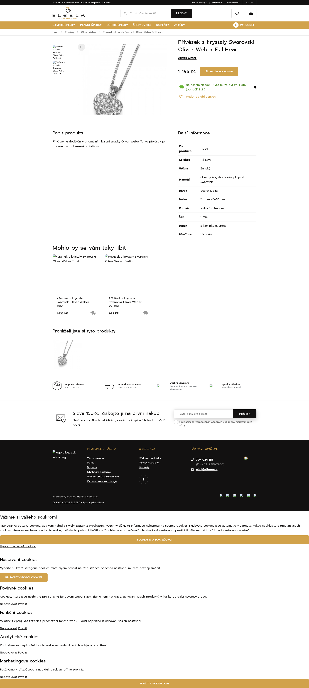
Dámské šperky (64, 25)
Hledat (181, 13)
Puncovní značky (149, 463)
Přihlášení (217, 2)
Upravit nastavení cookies (18, 546)
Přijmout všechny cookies (23, 577)
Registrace (233, 2)
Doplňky (162, 25)
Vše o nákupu (199, 2)
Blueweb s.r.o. (89, 497)
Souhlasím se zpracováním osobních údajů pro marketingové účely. (215, 423)
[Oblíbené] (236, 13)
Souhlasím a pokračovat (154, 540)
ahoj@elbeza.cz (206, 469)
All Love (205, 160)
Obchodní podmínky (99, 472)
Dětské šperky (117, 25)
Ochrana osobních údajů (201, 425)
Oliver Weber (187, 58)
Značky (179, 25)
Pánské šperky (91, 25)
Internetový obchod (64, 497)
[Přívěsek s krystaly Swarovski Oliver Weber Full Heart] (122, 88)
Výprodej (244, 25)
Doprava (92, 467)
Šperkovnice (142, 25)
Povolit (22, 604)
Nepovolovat (8, 604)
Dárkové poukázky (150, 458)
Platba (90, 463)
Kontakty (144, 467)
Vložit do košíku (220, 71)
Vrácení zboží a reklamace (103, 477)
